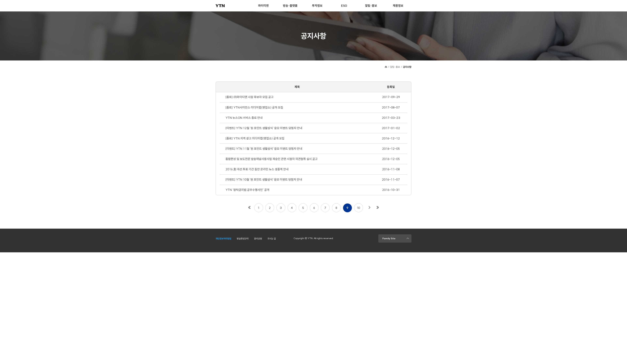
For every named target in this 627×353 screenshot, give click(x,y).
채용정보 (398, 6)
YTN (220, 5)
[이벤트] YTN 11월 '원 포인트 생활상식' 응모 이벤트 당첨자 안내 (263, 149)
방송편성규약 (243, 238)
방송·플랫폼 (290, 6)
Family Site (388, 238)
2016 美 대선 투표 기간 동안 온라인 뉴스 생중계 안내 (257, 169)
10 (358, 208)
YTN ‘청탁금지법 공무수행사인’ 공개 (247, 190)
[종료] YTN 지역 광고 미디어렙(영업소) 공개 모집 (254, 138)
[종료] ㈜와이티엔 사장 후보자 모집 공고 (249, 97)
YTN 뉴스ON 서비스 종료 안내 (244, 118)
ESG (344, 6)
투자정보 (317, 6)
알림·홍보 (371, 6)
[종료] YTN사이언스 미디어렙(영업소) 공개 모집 (254, 107)
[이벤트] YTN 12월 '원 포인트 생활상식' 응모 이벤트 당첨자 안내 (263, 128)
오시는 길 (271, 238)
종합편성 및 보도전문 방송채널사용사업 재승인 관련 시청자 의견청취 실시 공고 (271, 159)
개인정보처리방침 (223, 238)
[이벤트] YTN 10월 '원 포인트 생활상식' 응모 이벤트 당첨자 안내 (263, 179)
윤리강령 (258, 238)
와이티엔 (263, 6)
